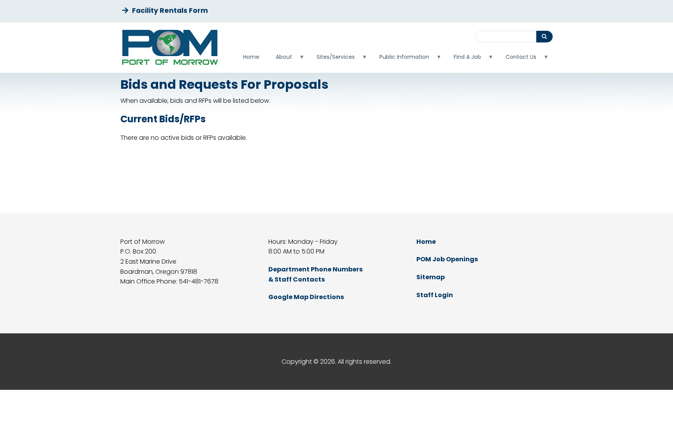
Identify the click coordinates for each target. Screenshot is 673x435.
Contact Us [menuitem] (516, 59)
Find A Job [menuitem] (463, 59)
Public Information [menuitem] (400, 59)
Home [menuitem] (251, 57)
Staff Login (434, 295)
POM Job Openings (447, 259)
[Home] (170, 47)
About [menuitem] (280, 59)
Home (426, 241)
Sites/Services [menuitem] (331, 59)
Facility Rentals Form (170, 10)
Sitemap (430, 277)
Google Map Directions (306, 296)
